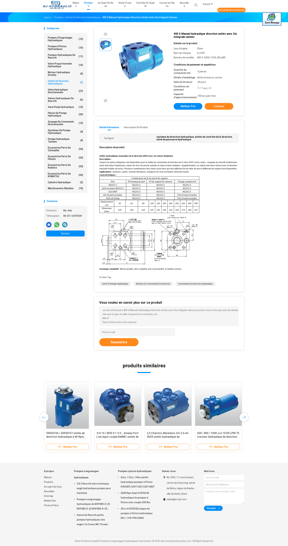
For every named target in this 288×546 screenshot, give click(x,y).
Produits (48, 482)
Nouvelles (49, 491)
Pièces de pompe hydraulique (65, 114)
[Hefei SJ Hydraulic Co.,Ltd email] (49, 224)
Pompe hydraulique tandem (65, 140)
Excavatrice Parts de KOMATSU (65, 175)
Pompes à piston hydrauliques (65, 47)
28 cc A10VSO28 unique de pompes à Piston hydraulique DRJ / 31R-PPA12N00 (136, 513)
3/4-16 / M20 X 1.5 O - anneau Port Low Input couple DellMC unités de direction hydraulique (117, 437)
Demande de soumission (231, 10)
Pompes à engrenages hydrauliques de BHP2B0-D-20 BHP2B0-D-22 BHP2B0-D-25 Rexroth (93, 504)
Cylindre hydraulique (65, 182)
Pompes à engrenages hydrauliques (65, 39)
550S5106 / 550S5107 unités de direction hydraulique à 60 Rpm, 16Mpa (65, 437)
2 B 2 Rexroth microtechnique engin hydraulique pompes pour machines (94, 488)
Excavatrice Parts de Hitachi (65, 157)
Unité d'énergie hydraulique (115, 284)
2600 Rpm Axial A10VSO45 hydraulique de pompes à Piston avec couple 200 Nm (135, 498)
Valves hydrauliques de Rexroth (65, 99)
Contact (65, 233)
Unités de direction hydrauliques (65, 82)
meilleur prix (188, 106)
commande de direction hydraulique (195, 284)
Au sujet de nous (53, 486)
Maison (48, 477)
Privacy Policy (51, 505)
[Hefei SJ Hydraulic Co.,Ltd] (57, 5)
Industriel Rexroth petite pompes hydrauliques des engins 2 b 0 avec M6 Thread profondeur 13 (92, 520)
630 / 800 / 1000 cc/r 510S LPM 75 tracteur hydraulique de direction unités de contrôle (218, 437)
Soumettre (119, 342)
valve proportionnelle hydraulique (65, 65)
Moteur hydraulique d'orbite (65, 73)
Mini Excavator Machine (65, 188)
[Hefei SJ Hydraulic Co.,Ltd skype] (65, 224)
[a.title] (67, 405)
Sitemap (48, 496)
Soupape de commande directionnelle (65, 123)
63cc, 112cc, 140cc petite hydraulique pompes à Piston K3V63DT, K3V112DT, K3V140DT (138, 482)
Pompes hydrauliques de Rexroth (65, 56)
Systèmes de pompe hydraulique (65, 131)
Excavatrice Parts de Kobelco (65, 166)
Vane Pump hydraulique (65, 107)
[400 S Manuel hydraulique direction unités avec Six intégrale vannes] (141, 60)
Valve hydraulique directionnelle (65, 91)
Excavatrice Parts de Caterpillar (65, 149)
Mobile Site (50, 500)
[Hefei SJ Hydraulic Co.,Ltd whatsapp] (57, 224)
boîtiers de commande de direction (153, 284)
